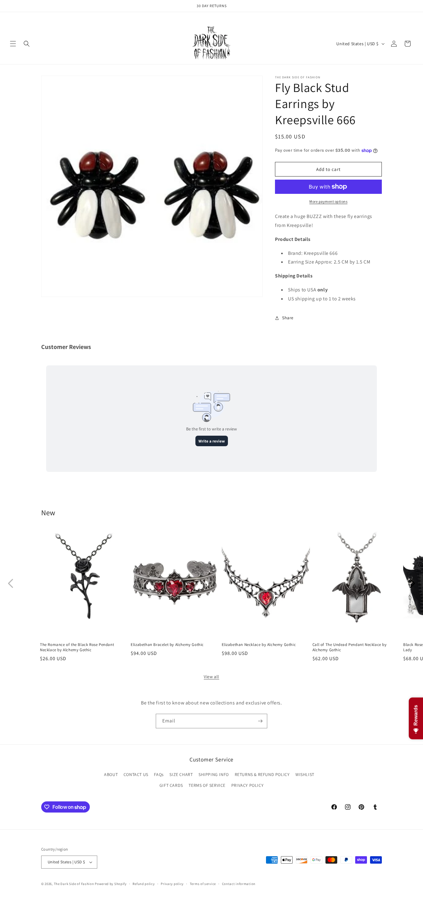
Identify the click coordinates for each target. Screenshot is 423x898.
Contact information (238, 884)
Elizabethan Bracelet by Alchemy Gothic (167, 644)
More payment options (328, 201)
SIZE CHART (181, 774)
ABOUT (111, 774)
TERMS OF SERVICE (207, 785)
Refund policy (144, 884)
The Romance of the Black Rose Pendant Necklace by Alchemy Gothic (77, 647)
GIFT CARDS (171, 785)
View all (211, 676)
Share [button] (288, 317)
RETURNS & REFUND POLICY (262, 774)
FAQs (159, 774)
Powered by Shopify (111, 884)
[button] (13, 43)
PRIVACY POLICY (247, 785)
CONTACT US (136, 774)
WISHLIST (304, 774)
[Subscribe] (260, 721)
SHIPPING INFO (213, 774)
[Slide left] (10, 583)
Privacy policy (172, 884)
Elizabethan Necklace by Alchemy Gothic (259, 644)
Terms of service (203, 884)
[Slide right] (412, 583)
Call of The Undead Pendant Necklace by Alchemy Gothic (349, 647)
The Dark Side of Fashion (74, 884)
